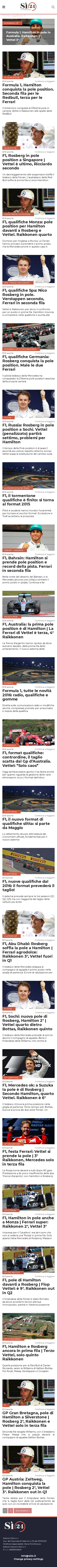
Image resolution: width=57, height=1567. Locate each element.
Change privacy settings (28, 1559)
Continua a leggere (45, 81)
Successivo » (23, 1510)
